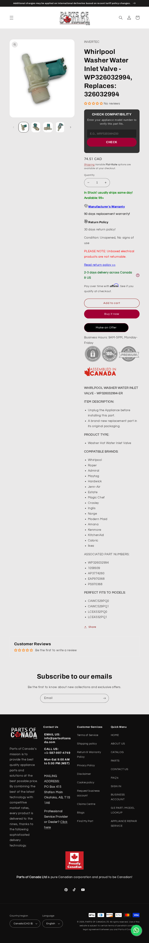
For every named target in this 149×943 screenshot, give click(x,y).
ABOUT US (118, 743)
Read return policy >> (100, 265)
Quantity (89, 175)
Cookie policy (85, 782)
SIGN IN (116, 786)
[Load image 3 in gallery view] (48, 127)
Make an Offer (106, 327)
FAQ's (114, 777)
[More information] (138, 275)
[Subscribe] (104, 698)
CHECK (111, 142)
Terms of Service (87, 735)
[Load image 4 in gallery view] (60, 127)
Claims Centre (86, 804)
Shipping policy (87, 743)
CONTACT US (119, 769)
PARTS (115, 760)
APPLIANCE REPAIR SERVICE (124, 823)
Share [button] (92, 627)
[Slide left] (14, 127)
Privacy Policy (86, 765)
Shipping (89, 164)
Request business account (88, 793)
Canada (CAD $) (23, 923)
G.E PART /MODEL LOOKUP (123, 810)
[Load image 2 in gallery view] (36, 127)
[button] (11, 17)
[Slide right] (70, 127)
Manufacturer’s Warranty (106, 206)
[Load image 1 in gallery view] (24, 127)
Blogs (80, 812)
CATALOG (117, 752)
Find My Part (85, 821)
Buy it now (111, 313)
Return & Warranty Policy (89, 754)
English (50, 923)
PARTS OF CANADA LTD (97, 922)
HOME (115, 735)
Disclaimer (84, 774)
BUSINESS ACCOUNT (118, 797)
